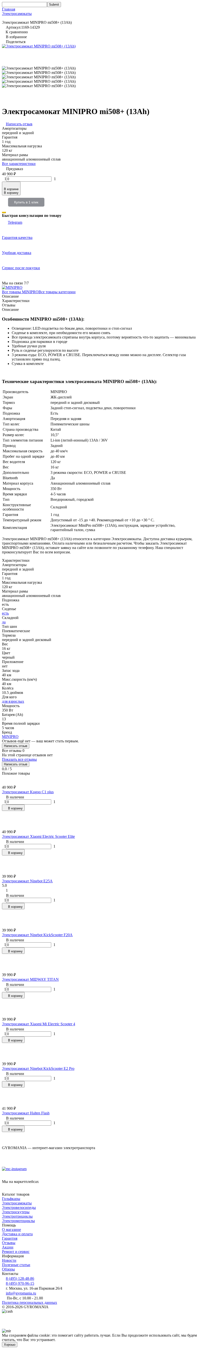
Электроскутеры (16, 1212)
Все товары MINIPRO (20, 292)
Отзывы (8, 1243)
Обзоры (8, 1269)
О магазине (11, 1229)
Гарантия (9, 1238)
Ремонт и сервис (16, 1251)
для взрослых (13, 701)
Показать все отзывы (19, 759)
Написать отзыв (15, 746)
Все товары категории (57, 292)
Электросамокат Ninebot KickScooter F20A (37, 935)
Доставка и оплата (17, 1234)
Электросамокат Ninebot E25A (27, 881)
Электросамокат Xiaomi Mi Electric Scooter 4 (38, 1024)
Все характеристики (19, 164)
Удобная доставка (16, 253)
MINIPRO (10, 737)
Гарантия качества (17, 237)
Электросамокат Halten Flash (26, 1113)
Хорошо (9, 1344)
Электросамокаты (17, 14)
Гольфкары (11, 1199)
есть (5, 613)
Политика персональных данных (29, 1302)
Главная (8, 9)
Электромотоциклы (18, 1221)
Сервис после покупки (21, 268)
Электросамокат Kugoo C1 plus (28, 792)
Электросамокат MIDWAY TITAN (30, 979)
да (4, 622)
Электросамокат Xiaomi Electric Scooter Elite (38, 836)
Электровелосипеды (19, 1207)
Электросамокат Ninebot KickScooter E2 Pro (38, 1068)
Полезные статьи (16, 1265)
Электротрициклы (17, 1216)
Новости (9, 1260)
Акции (7, 1247)
